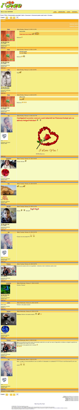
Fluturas (9, 264)
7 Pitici (18, 406)
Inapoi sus (3, 47)
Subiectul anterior (74, 24)
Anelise (8, 311)
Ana (8, 183)
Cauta (55, 11)
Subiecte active (61, 11)
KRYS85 (8, 206)
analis (8, 302)
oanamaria (8, 158)
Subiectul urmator (74, 26)
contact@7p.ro (31, 408)
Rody (8, 29)
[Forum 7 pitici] (11, 9)
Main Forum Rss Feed (40, 403)
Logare (68, 11)
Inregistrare (74, 11)
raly (8, 115)
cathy (8, 69)
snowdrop (8, 283)
